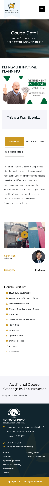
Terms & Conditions (36, 456)
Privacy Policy (33, 452)
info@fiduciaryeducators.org (20, 446)
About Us (7, 456)
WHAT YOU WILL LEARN (35, 141)
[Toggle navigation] (41, 9)
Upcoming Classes (11, 460)
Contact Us (8, 468)
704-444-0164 (14, 443)
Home (15, 38)
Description (14, 141)
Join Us (6, 472)
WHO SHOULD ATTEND (14, 152)
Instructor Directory (12, 464)
